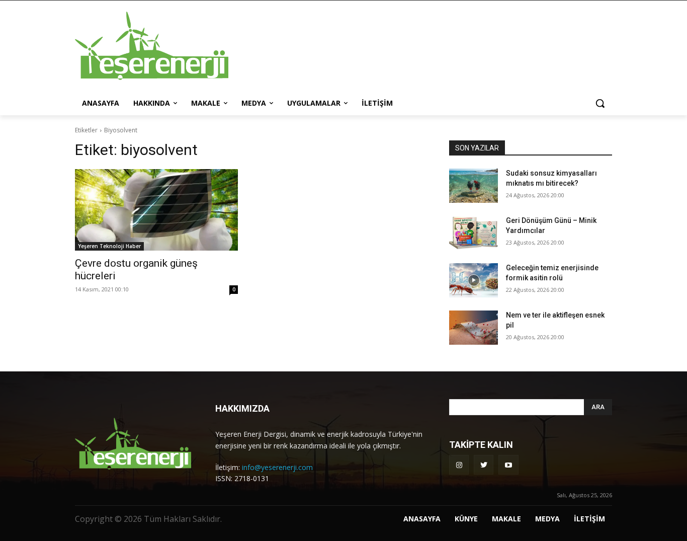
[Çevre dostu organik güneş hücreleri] (156, 210)
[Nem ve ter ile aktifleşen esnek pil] (473, 328)
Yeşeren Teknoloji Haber (109, 246)
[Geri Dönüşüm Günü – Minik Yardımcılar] (473, 233)
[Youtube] (508, 465)
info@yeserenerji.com (277, 467)
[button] (600, 103)
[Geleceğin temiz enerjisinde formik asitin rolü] (473, 280)
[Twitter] (483, 465)
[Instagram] (459, 465)
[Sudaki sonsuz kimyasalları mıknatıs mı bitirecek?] (473, 186)
